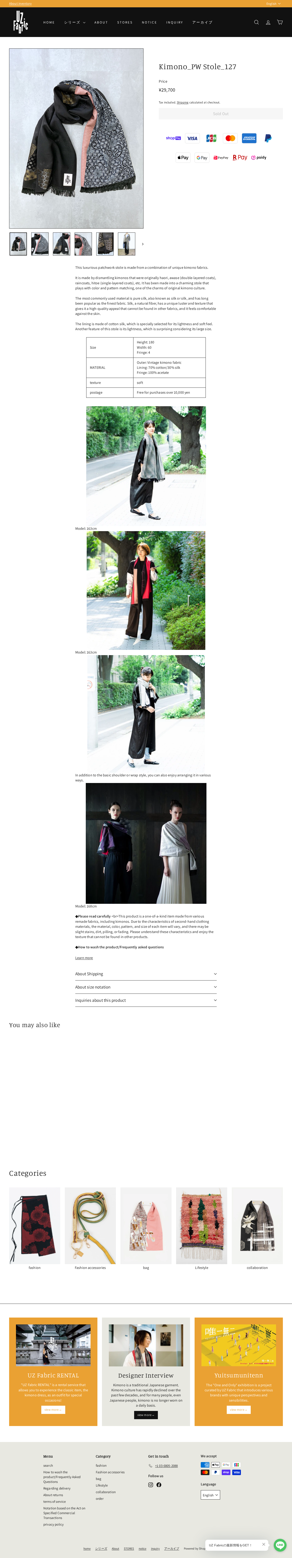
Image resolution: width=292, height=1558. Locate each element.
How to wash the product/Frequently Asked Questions (62, 1477)
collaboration (106, 1492)
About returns (53, 1495)
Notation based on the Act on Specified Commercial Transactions (64, 1513)
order (100, 1498)
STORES (125, 22)
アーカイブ (202, 22)
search (48, 1465)
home (49, 22)
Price (163, 81)
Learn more (84, 957)
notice (149, 22)
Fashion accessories (110, 1472)
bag (98, 1478)
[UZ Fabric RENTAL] (53, 1345)
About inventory (20, 3)
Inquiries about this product (100, 1000)
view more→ (53, 1410)
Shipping (182, 102)
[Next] (140, 244)
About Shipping (89, 973)
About (101, 22)
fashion (101, 1465)
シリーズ (73, 22)
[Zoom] (76, 138)
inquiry (174, 22)
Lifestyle (102, 1485)
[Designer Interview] (146, 1345)
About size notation (93, 987)
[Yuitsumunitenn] (238, 1345)
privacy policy (53, 1524)
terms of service (54, 1501)
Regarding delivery (56, 1488)
